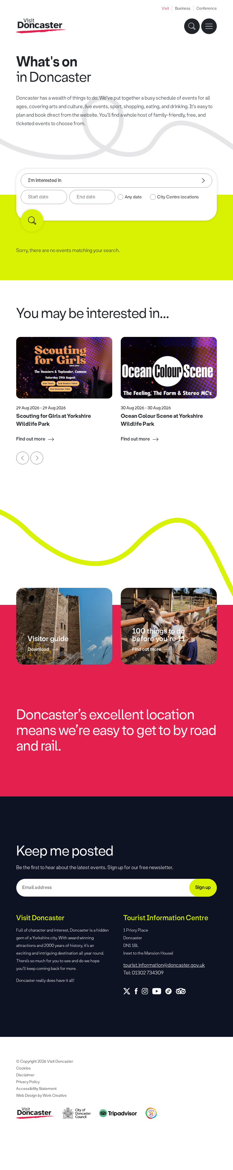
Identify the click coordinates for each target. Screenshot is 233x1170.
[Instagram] (147, 991)
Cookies (23, 1068)
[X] (129, 991)
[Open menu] (209, 26)
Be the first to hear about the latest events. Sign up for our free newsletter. (94, 867)
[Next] (36, 458)
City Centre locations (178, 197)
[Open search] (192, 26)
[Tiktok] (170, 991)
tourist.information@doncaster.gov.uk (164, 965)
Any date (133, 197)
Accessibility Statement (36, 1088)
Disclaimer (25, 1075)
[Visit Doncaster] (41, 25)
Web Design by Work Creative (41, 1095)
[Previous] (22, 458)
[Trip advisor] (183, 991)
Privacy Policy (27, 1081)
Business (182, 8)
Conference (206, 8)
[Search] (32, 220)
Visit (165, 8)
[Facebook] (138, 991)
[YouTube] (158, 991)
